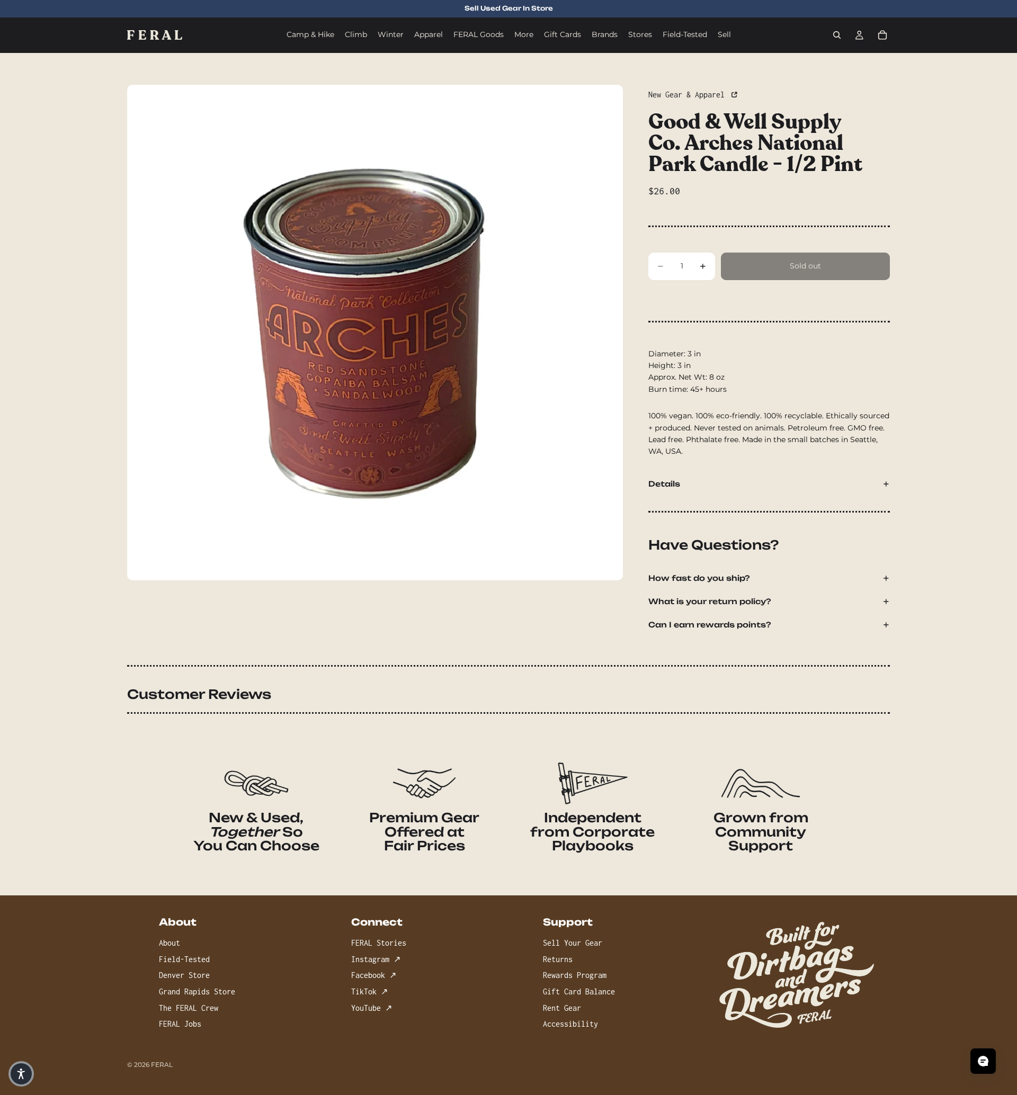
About (169, 942)
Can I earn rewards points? (709, 624)
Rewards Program (574, 975)
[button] (21, 1074)
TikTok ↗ (369, 991)
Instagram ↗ (375, 958)
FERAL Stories (378, 942)
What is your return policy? (709, 601)
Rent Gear (562, 1007)
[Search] (837, 35)
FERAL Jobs (180, 1023)
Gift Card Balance (579, 991)
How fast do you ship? (699, 577)
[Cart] (882, 35)
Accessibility (570, 1023)
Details (664, 483)
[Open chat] (983, 1061)
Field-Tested (184, 958)
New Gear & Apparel (688, 94)
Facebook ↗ (373, 975)
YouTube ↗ (371, 1007)
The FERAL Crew (188, 1007)
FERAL (162, 1065)
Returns (558, 958)
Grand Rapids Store (197, 991)
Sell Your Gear (572, 942)
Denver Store (184, 975)
